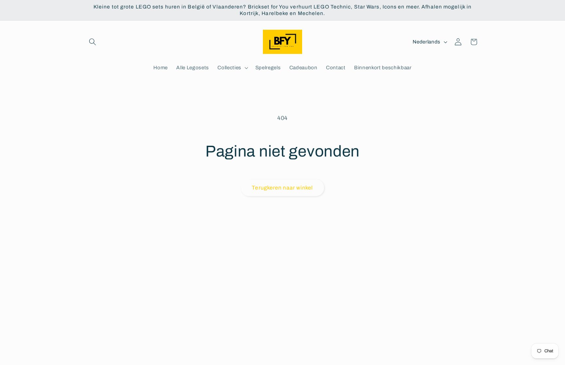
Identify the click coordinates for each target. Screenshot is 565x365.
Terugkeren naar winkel (282, 188)
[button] (92, 42)
